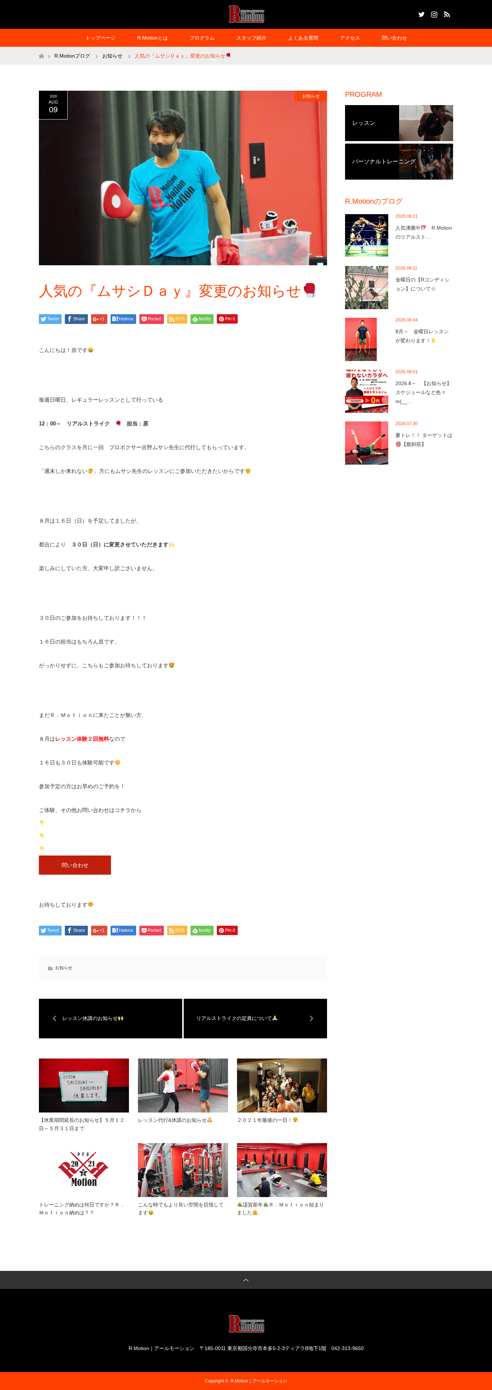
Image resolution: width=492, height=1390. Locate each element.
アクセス (350, 38)
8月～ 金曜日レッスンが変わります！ (422, 336)
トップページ (100, 38)
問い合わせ (394, 38)
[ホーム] (41, 49)
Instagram (433, 13)
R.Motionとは (152, 38)
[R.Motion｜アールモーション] (246, 14)
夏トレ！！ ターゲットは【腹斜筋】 (423, 439)
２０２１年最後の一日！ (264, 1120)
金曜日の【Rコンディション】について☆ (422, 284)
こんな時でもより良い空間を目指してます (181, 1208)
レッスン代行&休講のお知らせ (172, 1120)
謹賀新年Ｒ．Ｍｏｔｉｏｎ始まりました (280, 1208)
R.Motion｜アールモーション (259, 1381)
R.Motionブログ (72, 56)
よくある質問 (303, 38)
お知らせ (310, 96)
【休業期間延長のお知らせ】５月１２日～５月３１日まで (82, 1124)
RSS (445, 13)
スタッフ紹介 (251, 38)
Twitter (420, 13)
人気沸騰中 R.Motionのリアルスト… (423, 232)
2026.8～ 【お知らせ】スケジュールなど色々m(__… (423, 392)
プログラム (202, 38)
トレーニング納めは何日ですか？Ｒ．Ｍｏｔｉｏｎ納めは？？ (82, 1208)
